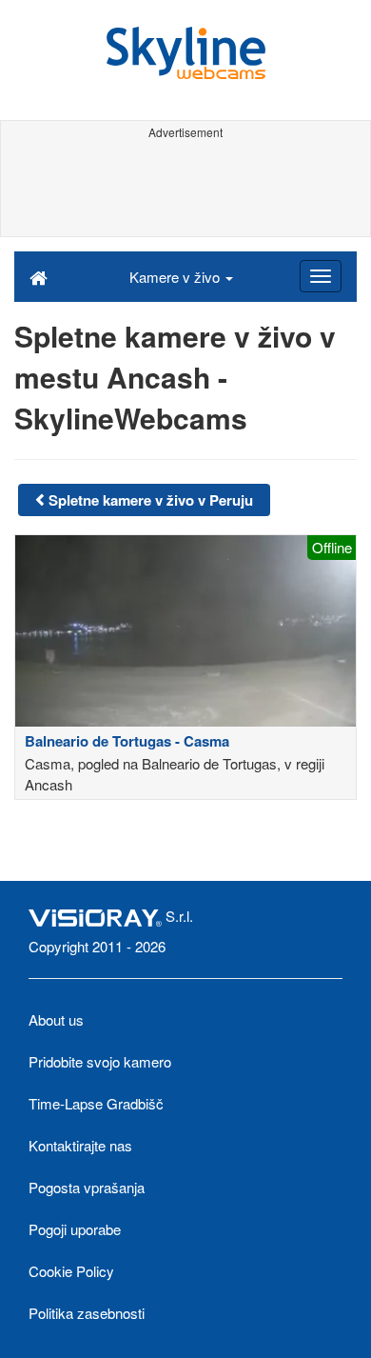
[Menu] (321, 276)
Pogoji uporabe (75, 1229)
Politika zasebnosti (87, 1313)
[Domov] (38, 276)
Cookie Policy (71, 1271)
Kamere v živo (176, 277)
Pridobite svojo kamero (100, 1061)
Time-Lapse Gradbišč (96, 1103)
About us (56, 1019)
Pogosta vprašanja (87, 1187)
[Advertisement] (185, 188)
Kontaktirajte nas (80, 1145)
